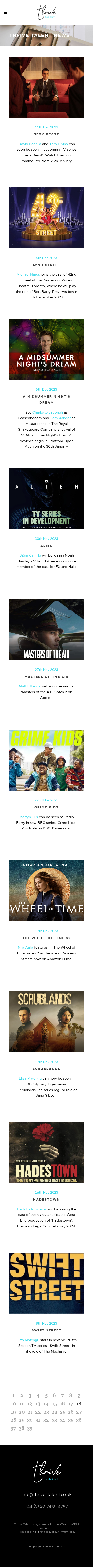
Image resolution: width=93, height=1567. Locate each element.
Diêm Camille (30, 555)
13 (38, 1403)
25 (62, 1411)
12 (29, 1403)
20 (22, 1411)
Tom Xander (60, 418)
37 (13, 1427)
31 (38, 1419)
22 (38, 1411)
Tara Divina (58, 144)
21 (29, 1411)
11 (22, 1403)
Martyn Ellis (28, 817)
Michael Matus (28, 274)
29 (22, 1419)
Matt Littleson (30, 686)
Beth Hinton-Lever (32, 1209)
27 (79, 1411)
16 (62, 1403)
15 (54, 1403)
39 (29, 1427)
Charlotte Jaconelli (47, 412)
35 (70, 1419)
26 (71, 1411)
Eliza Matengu (30, 1078)
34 (62, 1419)
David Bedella (29, 144)
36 (79, 1419)
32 (46, 1419)
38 (21, 1427)
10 (13, 1403)
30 (30, 1419)
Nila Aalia (25, 947)
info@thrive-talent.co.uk (46, 1494)
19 (13, 1411)
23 (46, 1411)
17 (70, 1403)
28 (13, 1419)
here (36, 1531)
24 (54, 1411)
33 (54, 1419)
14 (46, 1403)
